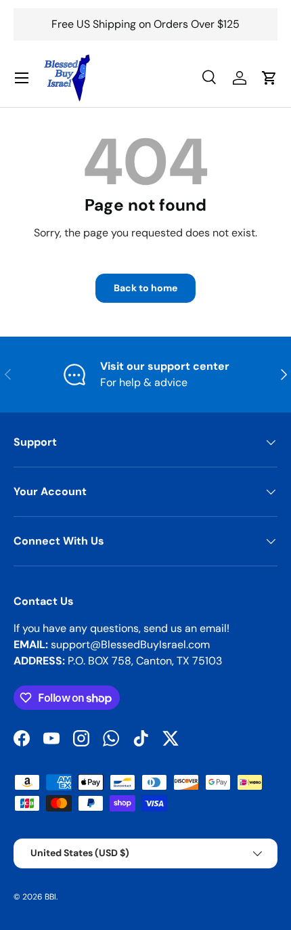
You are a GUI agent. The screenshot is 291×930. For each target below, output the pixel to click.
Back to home (145, 288)
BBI (50, 896)
